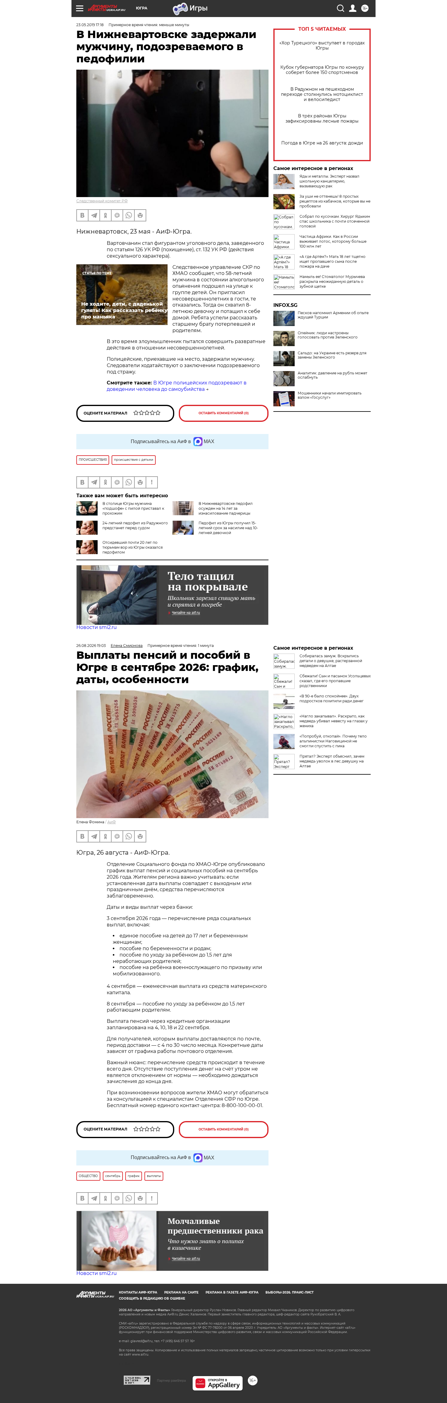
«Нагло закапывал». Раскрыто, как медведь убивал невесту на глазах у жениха (334, 721)
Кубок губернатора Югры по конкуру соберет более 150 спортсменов (322, 70)
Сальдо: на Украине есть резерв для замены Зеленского (332, 355)
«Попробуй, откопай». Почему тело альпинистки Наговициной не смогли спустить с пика (333, 741)
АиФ (111, 822)
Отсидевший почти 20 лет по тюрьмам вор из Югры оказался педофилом (132, 547)
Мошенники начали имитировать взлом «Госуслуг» (330, 395)
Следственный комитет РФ (102, 201)
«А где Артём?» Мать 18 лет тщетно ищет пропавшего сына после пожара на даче (333, 261)
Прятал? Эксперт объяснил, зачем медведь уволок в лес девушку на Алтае (332, 761)
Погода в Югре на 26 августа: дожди (322, 143)
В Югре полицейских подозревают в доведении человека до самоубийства (177, 386)
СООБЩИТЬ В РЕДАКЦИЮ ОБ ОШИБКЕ (152, 1299)
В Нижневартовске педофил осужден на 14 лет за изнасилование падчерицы (226, 508)
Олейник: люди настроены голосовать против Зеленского (328, 335)
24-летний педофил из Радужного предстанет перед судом (135, 525)
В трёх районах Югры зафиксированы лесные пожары (322, 118)
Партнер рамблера (171, 1380)
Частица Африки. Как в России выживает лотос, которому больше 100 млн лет (333, 241)
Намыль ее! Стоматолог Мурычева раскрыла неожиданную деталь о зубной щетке (332, 281)
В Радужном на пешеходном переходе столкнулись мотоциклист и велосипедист (322, 94)
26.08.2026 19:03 (91, 645)
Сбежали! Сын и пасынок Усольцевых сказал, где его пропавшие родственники (335, 681)
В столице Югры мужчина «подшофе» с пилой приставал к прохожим (133, 508)
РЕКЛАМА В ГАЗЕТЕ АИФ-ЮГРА (232, 1292)
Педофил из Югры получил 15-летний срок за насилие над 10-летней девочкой (228, 528)
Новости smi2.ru (96, 627)
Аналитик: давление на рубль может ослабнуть (332, 375)
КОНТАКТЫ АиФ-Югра (138, 1292)
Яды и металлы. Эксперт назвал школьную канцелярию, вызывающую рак (329, 181)
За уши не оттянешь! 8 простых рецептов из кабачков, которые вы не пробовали (335, 201)
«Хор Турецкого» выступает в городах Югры (322, 45)
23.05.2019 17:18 (90, 25)
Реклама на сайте (181, 1292)
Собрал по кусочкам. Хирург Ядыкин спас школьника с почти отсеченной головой (335, 221)
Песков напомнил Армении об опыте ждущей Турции (333, 315)
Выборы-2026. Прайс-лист (289, 1292)
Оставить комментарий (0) (224, 413)
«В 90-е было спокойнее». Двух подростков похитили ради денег (332, 698)
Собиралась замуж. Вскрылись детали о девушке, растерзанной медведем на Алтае (331, 661)
